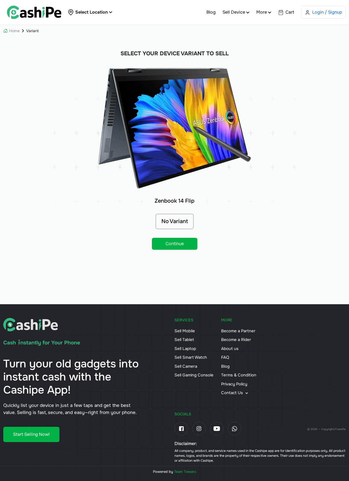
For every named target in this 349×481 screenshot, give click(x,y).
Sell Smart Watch (190, 357)
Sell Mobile (184, 331)
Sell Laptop (185, 348)
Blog (211, 12)
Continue (175, 243)
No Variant (174, 221)
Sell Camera (185, 366)
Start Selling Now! (31, 434)
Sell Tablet (184, 339)
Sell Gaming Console (193, 375)
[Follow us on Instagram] (199, 428)
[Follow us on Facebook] (181, 428)
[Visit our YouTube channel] (216, 428)
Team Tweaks (185, 471)
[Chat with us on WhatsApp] (234, 428)
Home (14, 30)
